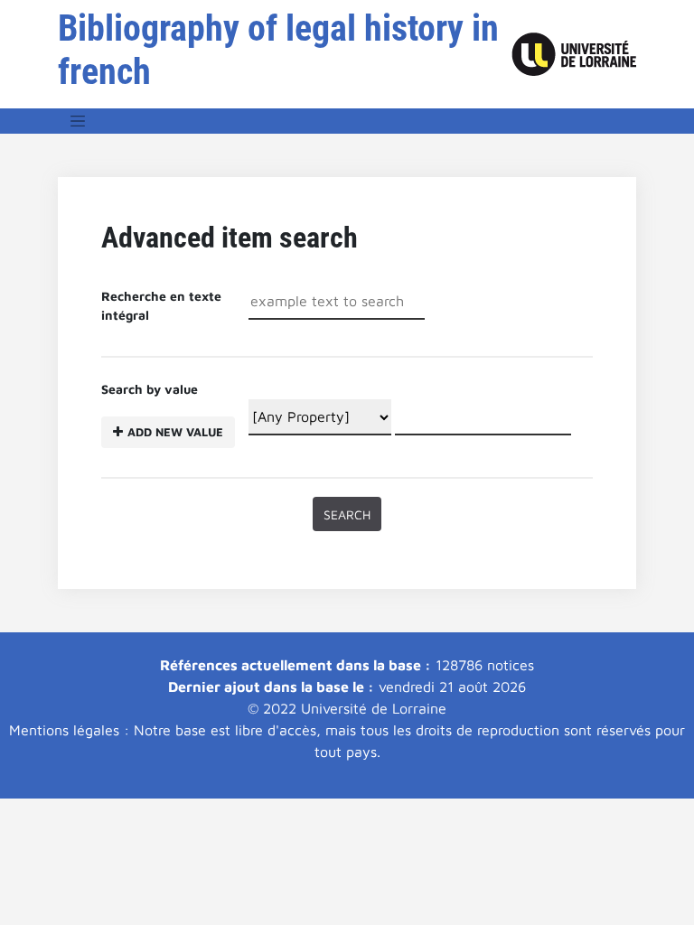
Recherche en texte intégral (161, 305)
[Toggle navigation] (78, 121)
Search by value (162, 410)
